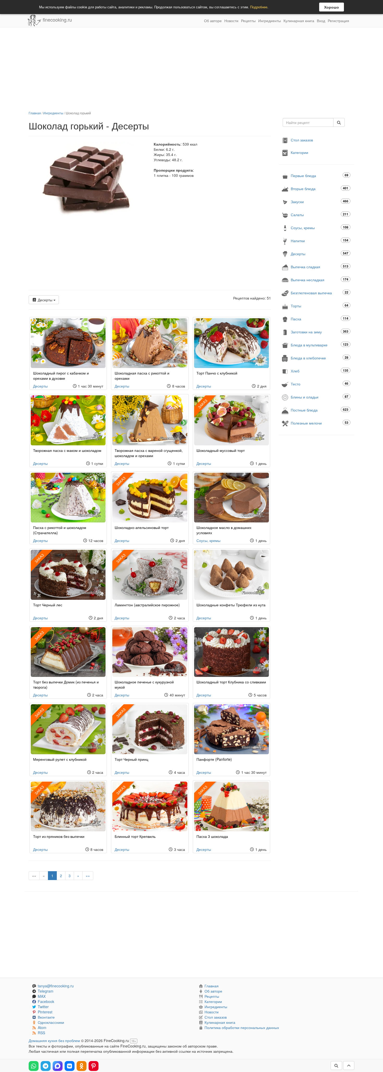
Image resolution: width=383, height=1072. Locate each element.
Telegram (45, 991)
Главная (35, 113)
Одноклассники (51, 1022)
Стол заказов (302, 139)
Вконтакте (46, 1017)
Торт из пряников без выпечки (58, 836)
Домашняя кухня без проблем (54, 1040)
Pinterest (45, 1011)
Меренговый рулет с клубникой (60, 759)
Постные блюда (319, 410)
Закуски (319, 201)
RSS (41, 1032)
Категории (299, 152)
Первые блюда (319, 175)
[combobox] (308, 122)
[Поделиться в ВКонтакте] (70, 1066)
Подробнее (258, 6)
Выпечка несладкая (319, 279)
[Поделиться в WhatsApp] (34, 1066)
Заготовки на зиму (319, 331)
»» (88, 875)
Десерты (45, 299)
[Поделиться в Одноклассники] (82, 1066)
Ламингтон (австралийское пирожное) (147, 604)
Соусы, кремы (208, 540)
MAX (42, 996)
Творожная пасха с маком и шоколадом (67, 450)
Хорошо (331, 7)
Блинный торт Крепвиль (135, 836)
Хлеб (319, 370)
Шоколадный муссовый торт (220, 450)
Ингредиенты (269, 20)
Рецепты (248, 20)
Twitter (43, 1006)
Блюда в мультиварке (319, 344)
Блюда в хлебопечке (319, 357)
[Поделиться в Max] (58, 1066)
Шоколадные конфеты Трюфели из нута (230, 604)
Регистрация (338, 20)
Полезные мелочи (319, 423)
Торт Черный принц (131, 759)
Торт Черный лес (47, 604)
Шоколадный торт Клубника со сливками (231, 681)
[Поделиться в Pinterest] (93, 1066)
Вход (321, 20)
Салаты (319, 214)
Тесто (319, 384)
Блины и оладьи (319, 397)
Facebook (46, 1001)
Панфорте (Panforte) (214, 759)
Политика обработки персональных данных (242, 1027)
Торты (319, 305)
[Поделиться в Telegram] (46, 1066)
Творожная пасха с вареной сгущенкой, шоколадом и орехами (149, 453)
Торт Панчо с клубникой (216, 373)
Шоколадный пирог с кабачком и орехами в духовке (61, 375)
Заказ (202, 404)
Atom (42, 1027)
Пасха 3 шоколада (212, 836)
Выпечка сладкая (319, 266)
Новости (231, 20)
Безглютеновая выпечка (319, 292)
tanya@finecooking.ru (56, 985)
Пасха (319, 318)
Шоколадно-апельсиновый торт (142, 527)
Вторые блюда (319, 188)
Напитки (319, 240)
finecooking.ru (56, 19)
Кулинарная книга (298, 20)
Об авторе (213, 20)
